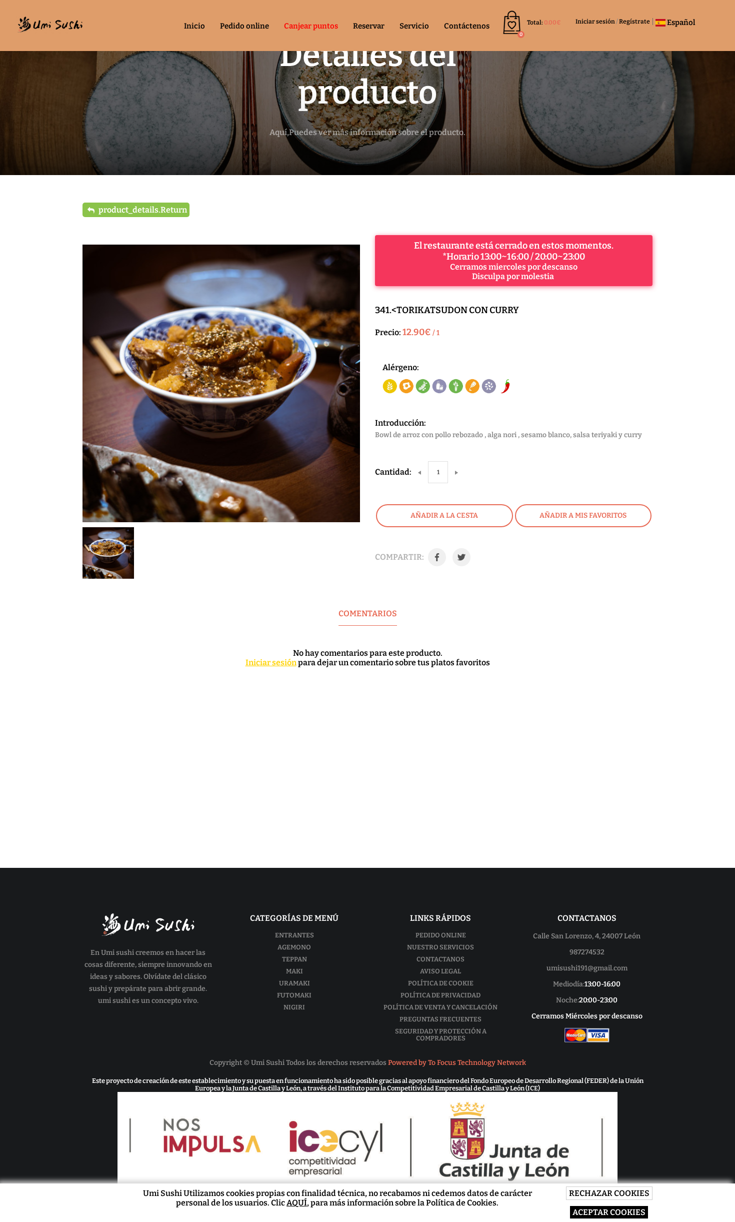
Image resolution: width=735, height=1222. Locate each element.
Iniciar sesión (595, 21)
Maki (294, 971)
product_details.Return (142, 210)
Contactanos (440, 959)
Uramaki (294, 983)
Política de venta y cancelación (441, 1007)
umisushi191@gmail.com (587, 968)
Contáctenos (467, 26)
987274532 (587, 952)
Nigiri (294, 1007)
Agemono (294, 947)
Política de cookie (441, 983)
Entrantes (294, 935)
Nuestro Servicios (440, 947)
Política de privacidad (440, 995)
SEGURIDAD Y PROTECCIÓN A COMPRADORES (440, 1034)
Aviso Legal (440, 971)
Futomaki (294, 995)
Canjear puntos (311, 26)
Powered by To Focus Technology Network (457, 1062)
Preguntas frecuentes (441, 1019)
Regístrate (634, 21)
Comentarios (367, 613)
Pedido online (244, 26)
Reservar (368, 26)
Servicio (414, 26)
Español (680, 22)
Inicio (194, 26)
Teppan (294, 959)
